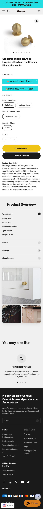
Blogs (26, 447)
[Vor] (40, 3)
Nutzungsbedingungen (10, 450)
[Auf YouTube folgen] (22, 482)
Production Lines (30, 443)
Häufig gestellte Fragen (30, 452)
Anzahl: (5, 134)
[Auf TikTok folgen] (28, 482)
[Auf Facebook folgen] (4, 482)
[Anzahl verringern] (5, 139)
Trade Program (7, 475)
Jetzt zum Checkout (21, 156)
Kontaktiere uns (30, 438)
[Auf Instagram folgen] (10, 482)
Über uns (27, 434)
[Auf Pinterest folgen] (16, 482)
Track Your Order (8, 456)
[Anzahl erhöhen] (14, 139)
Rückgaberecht (8, 441)
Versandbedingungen (10, 445)
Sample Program (8, 470)
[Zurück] (2, 3)
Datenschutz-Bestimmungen (8, 435)
